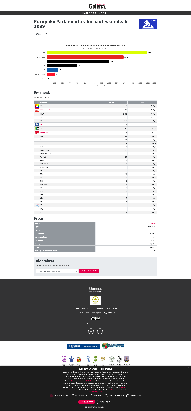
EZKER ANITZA (45, 132)
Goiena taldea (131, 337)
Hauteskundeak (95, 13)
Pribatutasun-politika (95, 392)
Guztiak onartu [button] (87, 402)
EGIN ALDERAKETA (88, 271)
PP (41, 124)
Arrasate (40, 33)
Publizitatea (68, 337)
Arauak (79, 337)
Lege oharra (56, 337)
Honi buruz (43, 337)
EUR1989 (153, 223)
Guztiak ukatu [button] (104, 402)
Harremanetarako (92, 337)
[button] (95, 407)
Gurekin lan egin (145, 337)
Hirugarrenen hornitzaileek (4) (81, 381)
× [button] (188, 368)
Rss (104, 337)
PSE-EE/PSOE (45, 110)
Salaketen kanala (115, 337)
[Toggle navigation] (34, 6)
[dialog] (95, 388)
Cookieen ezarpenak (114, 389)
